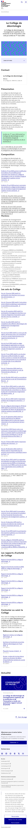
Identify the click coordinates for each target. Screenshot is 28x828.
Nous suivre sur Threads (14, 753)
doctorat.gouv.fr (4, 768)
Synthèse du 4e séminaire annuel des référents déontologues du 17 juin (13, 643)
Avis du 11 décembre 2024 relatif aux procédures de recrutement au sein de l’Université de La (12, 370)
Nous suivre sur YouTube (23, 753)
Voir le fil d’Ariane (5, 11)
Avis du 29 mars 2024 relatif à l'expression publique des (13, 399)
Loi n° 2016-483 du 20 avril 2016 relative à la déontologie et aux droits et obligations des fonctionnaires (13, 148)
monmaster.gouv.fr (5, 766)
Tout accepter (15, 823)
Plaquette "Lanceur (11, 651)
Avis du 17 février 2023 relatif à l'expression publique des (13, 442)
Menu (25, 2)
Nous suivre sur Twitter (18, 753)
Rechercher (21, 2)
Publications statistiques (6, 779)
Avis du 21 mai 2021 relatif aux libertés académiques (14, 475)
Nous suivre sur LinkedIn (2, 753)
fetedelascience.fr (5, 773)
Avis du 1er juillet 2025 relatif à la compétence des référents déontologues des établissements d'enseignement (14, 324)
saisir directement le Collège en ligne (12, 619)
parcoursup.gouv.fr (5, 763)
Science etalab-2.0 (5, 827)
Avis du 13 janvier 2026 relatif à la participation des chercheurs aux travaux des (13, 295)
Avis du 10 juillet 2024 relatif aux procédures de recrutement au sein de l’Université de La (14, 379)
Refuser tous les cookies (15, 819)
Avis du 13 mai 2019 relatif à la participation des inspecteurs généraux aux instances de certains (13, 532)
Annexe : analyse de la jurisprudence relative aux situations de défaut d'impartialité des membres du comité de (14, 659)
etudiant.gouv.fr (4, 761)
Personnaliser (15, 816)
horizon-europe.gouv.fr (6, 770)
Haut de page (22, 717)
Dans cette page (8, 60)
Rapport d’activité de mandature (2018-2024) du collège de (12, 567)
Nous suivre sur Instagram (6, 753)
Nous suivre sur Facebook (10, 753)
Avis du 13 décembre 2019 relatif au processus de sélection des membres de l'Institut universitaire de (12, 523)
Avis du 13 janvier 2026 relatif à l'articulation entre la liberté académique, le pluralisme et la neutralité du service (14, 304)
